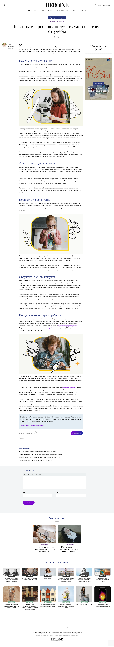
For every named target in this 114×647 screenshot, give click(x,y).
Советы (61, 21)
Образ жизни (32, 10)
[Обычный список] (36, 474)
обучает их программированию (68, 326)
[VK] (96, 49)
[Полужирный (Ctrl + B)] (24, 474)
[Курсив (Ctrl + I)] (28, 474)
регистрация (106, 5)
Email (58, 492)
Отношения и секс (63, 10)
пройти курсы (53, 328)
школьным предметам (69, 388)
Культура (83, 10)
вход (99, 5)
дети (21, 438)
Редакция (68, 627)
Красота (50, 10)
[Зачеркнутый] (32, 474)
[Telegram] (100, 49)
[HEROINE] (57, 5)
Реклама (45, 627)
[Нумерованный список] (40, 474)
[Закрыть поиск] (110, 3)
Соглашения (56, 627)
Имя (24, 492)
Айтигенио (33, 54)
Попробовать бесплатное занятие (32, 425)
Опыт (74, 10)
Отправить (29, 502)
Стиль (42, 10)
